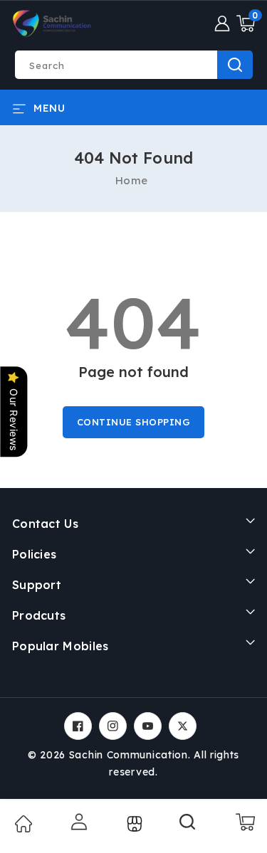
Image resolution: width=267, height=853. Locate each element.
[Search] (188, 826)
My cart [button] (245, 821)
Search (235, 65)
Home (131, 180)
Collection (132, 824)
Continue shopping (134, 422)
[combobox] (133, 65)
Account (78, 821)
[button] (245, 23)
